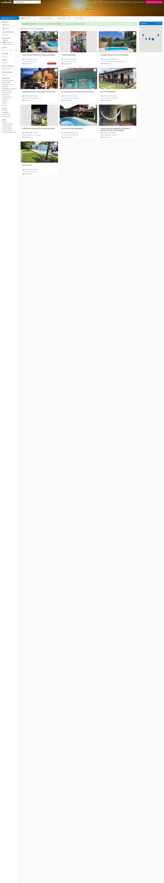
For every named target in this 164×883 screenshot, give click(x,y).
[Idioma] (83, 2)
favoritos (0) (111, 2)
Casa (6, 40)
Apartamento (8, 42)
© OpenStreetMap (158, 51)
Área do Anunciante (138, 2)
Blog (101, 2)
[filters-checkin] (3, 25)
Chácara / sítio (9, 44)
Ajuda (88, 2)
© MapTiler (152, 51)
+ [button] (141, 27)
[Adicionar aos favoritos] (55, 33)
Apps (95, 2)
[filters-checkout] (3, 28)
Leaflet (147, 51)
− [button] (141, 30)
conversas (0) (125, 2)
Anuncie (153, 2)
